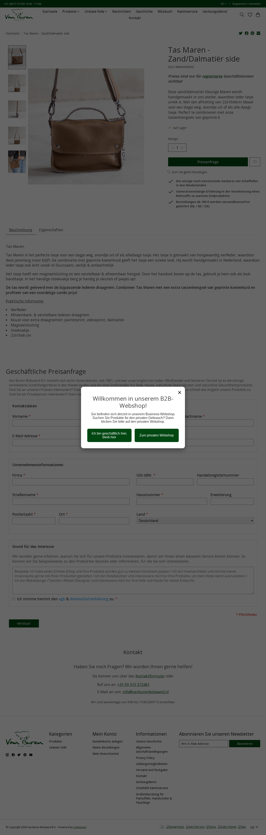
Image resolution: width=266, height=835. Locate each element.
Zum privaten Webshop (156, 435)
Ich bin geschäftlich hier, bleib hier (109, 435)
